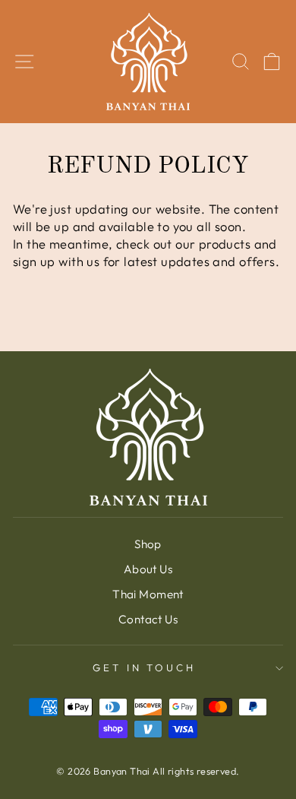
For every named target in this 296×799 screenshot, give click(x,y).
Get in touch (145, 667)
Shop (148, 544)
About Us (148, 569)
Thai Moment (148, 594)
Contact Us (148, 619)
